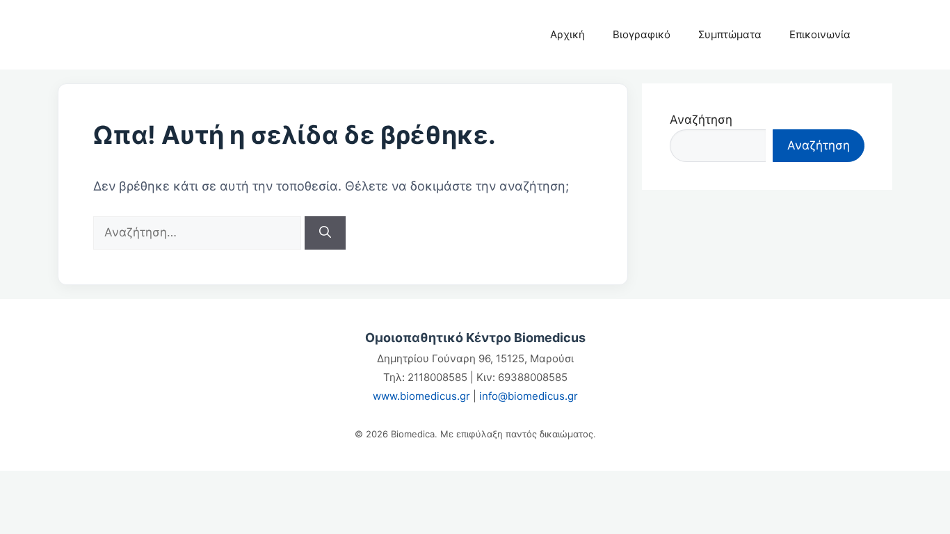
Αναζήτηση (701, 120)
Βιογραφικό (641, 34)
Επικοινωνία (820, 34)
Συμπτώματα (730, 34)
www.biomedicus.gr (421, 396)
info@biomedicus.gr (528, 396)
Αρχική (567, 34)
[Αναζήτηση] (325, 233)
